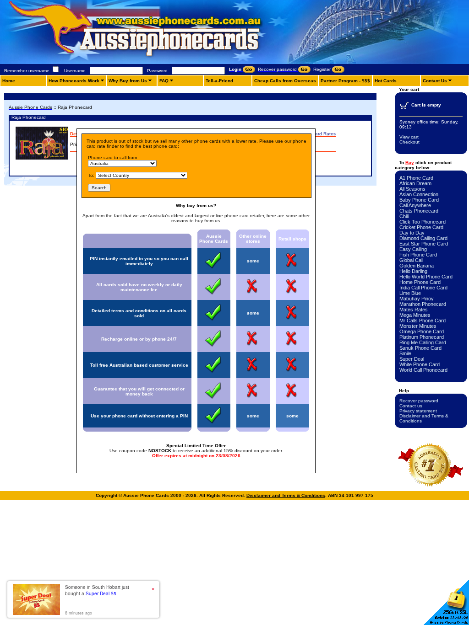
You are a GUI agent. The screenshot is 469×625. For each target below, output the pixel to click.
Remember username (26, 70)
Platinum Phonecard (421, 337)
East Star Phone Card (423, 243)
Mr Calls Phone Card (422, 320)
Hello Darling (413, 271)
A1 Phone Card (416, 178)
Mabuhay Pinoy (416, 298)
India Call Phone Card (423, 287)
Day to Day (412, 232)
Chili (404, 216)
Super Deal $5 (101, 593)
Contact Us (435, 80)
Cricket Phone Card (421, 227)
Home (8, 80)
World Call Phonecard (423, 370)
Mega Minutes (415, 315)
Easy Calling (413, 249)
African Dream (415, 183)
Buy (409, 162)
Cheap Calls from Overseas (285, 80)
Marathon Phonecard (422, 304)
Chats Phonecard (418, 211)
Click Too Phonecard (422, 221)
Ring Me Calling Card (422, 342)
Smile (405, 353)
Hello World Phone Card (426, 276)
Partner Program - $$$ (345, 80)
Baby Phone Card (419, 200)
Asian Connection (418, 194)
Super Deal (411, 359)
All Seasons (412, 189)
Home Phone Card (420, 282)
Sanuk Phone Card (420, 348)
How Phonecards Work (74, 80)
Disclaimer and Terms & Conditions (285, 495)
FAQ (164, 80)
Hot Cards (386, 80)
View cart (409, 136)
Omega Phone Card (421, 331)
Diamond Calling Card (423, 238)
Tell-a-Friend (219, 80)
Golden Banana (416, 265)
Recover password (418, 400)
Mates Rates (413, 309)
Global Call (411, 260)
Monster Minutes (417, 326)
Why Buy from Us (128, 80)
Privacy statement (418, 410)
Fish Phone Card (418, 254)
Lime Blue (410, 293)
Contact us (410, 405)
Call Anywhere (415, 205)
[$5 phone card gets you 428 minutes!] (160, 62)
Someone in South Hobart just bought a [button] (97, 590)
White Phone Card (419, 364)
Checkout (409, 141)
